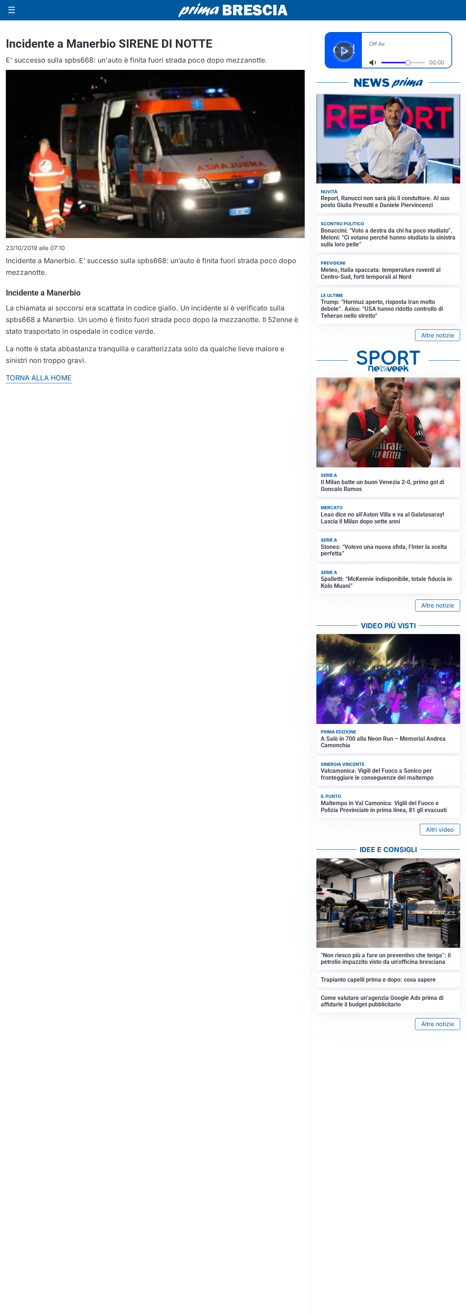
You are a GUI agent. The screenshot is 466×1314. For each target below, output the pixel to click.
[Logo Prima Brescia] (233, 10)
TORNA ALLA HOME (39, 377)
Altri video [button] (440, 829)
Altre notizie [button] (437, 335)
